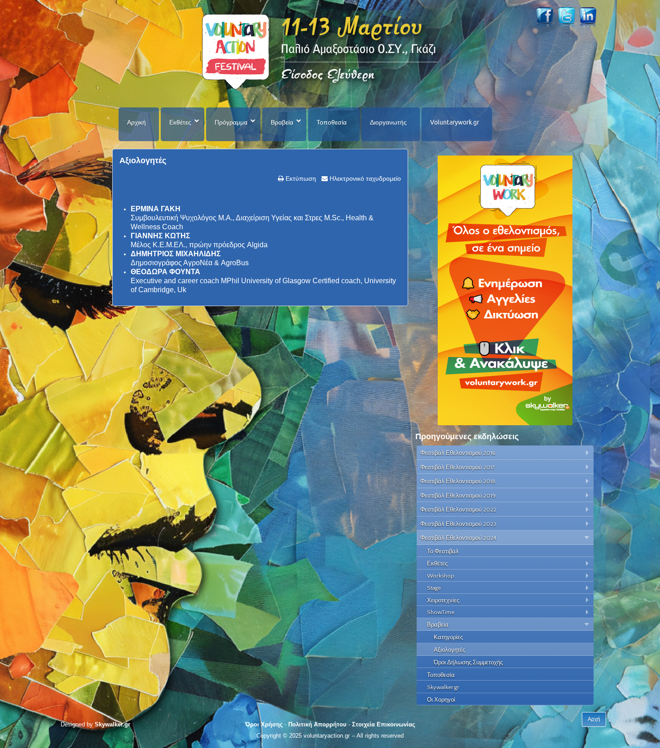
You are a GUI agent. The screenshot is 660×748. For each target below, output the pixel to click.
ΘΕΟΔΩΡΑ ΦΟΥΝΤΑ (165, 272)
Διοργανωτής (388, 122)
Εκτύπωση (300, 178)
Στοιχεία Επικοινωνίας (383, 724)
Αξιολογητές (142, 160)
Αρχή (594, 719)
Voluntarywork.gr (454, 122)
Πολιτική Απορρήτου (317, 724)
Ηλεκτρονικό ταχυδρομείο (364, 178)
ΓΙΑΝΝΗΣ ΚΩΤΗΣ (160, 236)
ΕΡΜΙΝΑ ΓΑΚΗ (155, 209)
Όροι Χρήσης (264, 724)
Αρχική (136, 122)
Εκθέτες (180, 122)
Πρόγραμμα (231, 122)
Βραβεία (282, 122)
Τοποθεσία (332, 122)
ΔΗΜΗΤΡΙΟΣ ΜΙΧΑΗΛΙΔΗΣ (176, 254)
